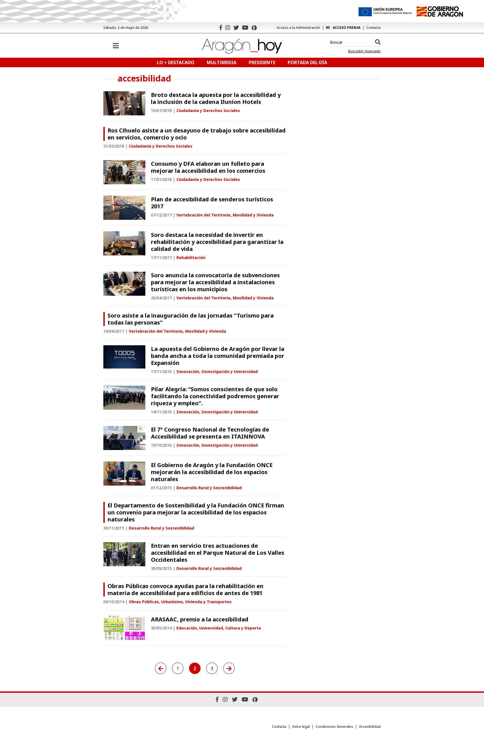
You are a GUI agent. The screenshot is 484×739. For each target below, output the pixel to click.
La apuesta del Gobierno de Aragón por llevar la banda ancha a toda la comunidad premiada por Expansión (217, 355)
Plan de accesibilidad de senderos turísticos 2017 (212, 203)
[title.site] (439, 11)
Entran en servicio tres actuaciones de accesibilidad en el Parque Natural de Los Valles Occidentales (217, 552)
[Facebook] (220, 27)
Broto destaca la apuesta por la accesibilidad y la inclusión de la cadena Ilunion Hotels (216, 98)
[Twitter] (236, 27)
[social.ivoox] (254, 27)
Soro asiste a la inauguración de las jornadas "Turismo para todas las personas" (191, 319)
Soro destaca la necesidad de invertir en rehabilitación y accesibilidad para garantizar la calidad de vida (217, 241)
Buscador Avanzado (364, 51)
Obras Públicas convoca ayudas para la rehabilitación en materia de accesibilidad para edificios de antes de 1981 (186, 589)
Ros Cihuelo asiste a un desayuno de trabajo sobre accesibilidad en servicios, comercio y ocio (197, 134)
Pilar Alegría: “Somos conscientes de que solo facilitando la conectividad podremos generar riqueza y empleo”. (215, 396)
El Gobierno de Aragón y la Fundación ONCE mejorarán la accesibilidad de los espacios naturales (212, 471)
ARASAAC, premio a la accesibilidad (199, 619)
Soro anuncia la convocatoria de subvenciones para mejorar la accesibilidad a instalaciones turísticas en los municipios (215, 282)
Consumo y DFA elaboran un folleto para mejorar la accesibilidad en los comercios (208, 167)
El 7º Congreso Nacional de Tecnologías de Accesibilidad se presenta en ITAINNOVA (210, 433)
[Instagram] (227, 27)
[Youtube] (245, 27)
